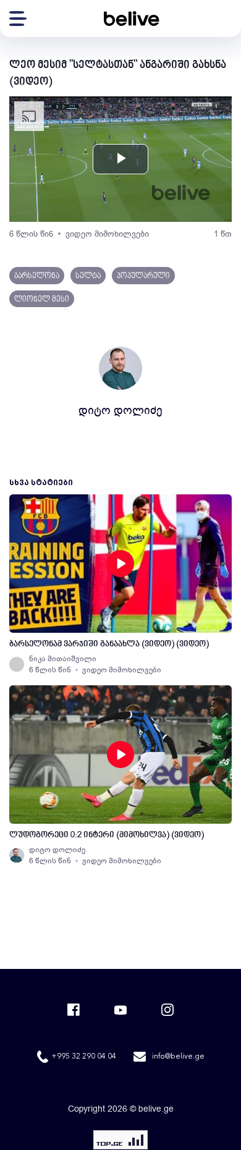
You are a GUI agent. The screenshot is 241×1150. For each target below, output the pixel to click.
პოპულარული (143, 276)
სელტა (88, 276)
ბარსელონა (36, 276)
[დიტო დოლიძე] (16, 855)
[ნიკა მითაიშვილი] (16, 664)
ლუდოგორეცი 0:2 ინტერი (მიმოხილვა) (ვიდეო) (106, 835)
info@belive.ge (178, 1056)
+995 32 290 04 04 (83, 1056)
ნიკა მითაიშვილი (62, 659)
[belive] (131, 18)
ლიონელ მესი (41, 299)
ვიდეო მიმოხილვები (107, 234)
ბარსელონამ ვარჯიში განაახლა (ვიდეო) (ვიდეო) (109, 644)
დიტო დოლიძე (120, 410)
